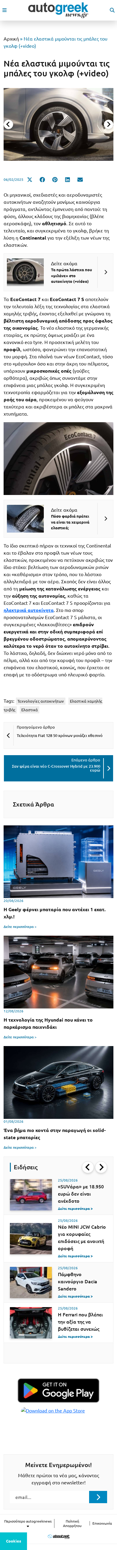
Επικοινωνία (102, 1523)
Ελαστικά (29, 710)
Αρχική (11, 38)
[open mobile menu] (4, 10)
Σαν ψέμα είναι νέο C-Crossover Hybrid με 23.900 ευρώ (56, 768)
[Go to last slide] (88, 1167)
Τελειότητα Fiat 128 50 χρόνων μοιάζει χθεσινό (60, 735)
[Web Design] (58, 1536)
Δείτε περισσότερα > (20, 927)
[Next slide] (108, 124)
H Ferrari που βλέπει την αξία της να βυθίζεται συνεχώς (80, 1322)
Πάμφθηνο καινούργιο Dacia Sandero (77, 1281)
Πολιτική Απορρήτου (72, 1523)
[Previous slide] (8, 124)
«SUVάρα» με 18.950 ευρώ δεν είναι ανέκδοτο (81, 1194)
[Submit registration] (98, 1497)
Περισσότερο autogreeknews (28, 1521)
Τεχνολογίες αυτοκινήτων (40, 701)
